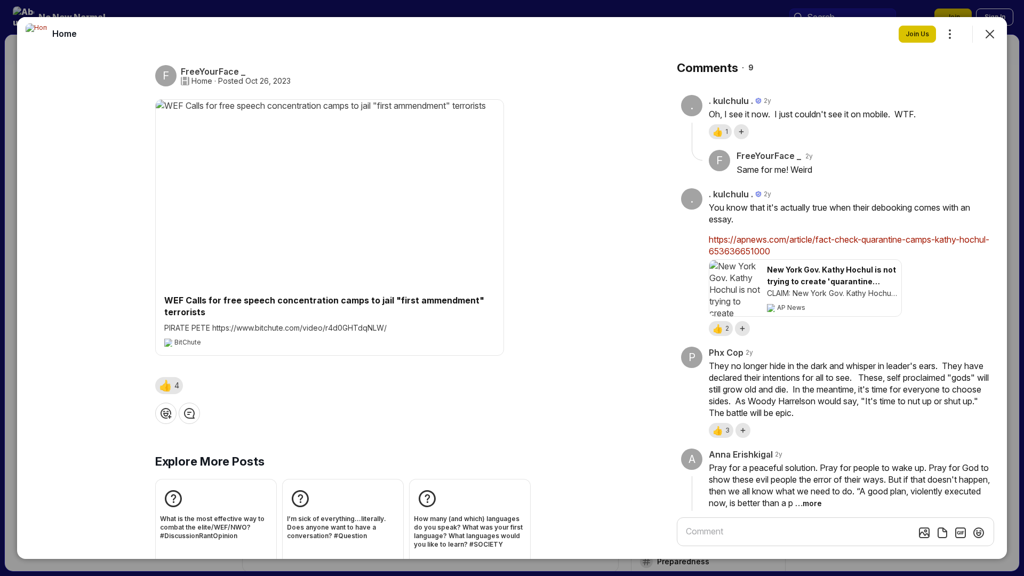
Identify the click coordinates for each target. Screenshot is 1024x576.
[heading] (64, 33)
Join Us (917, 34)
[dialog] (512, 288)
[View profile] (36, 34)
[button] (169, 385)
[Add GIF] (960, 532)
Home (201, 81)
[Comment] (189, 413)
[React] (166, 413)
